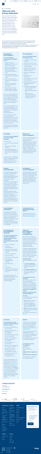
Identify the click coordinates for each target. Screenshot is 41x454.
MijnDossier (4, 409)
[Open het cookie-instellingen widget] (1, 452)
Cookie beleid (8, 452)
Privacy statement (8, 451)
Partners (3, 439)
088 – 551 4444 (4, 391)
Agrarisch (17, 412)
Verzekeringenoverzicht (11, 408)
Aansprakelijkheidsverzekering (12, 415)
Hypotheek (11, 423)
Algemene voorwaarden (4, 417)
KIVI (17, 422)
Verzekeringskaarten (5, 422)
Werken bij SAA (11, 441)
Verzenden (30, 423)
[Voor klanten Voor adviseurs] (35, 4)
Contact (3, 407)
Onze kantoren (11, 442)
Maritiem (17, 409)
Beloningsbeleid (4, 429)
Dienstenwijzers (4, 415)
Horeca (17, 414)
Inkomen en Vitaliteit (19, 419)
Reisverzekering (11, 419)
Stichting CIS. (25, 313)
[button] (5, 405)
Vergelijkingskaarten (5, 413)
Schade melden (4, 411)
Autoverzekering (11, 410)
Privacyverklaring (30, 420)
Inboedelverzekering (12, 412)
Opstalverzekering (12, 425)
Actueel (10, 437)
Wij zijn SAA (11, 436)
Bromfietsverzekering (12, 421)
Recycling (17, 420)
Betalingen (3, 424)
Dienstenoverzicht (5, 436)
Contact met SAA (13, 363)
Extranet (3, 437)
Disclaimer (3, 430)
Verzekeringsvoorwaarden (5, 420)
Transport (17, 411)
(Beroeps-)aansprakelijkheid (20, 417)
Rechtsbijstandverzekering (12, 417)
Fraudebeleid (4, 427)
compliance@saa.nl (31, 216)
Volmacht (10, 439)
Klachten (3, 425)
